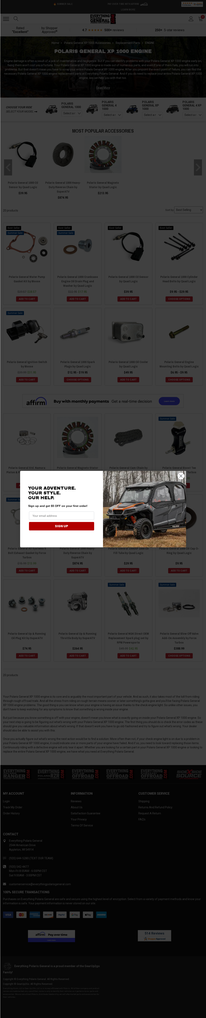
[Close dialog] (180, 476)
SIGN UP (61, 526)
